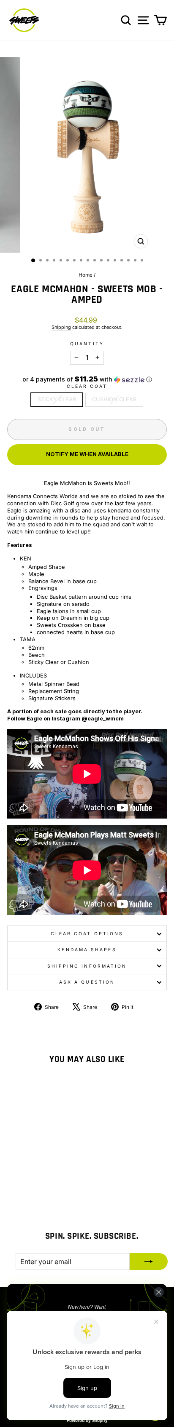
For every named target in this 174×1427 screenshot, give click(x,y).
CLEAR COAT (87, 386)
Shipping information (87, 965)
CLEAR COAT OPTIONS (87, 933)
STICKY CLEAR (57, 399)
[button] (87, 379)
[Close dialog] (158, 1292)
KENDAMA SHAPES (86, 949)
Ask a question (87, 981)
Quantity (87, 343)
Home (85, 275)
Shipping (61, 327)
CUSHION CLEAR (114, 399)
